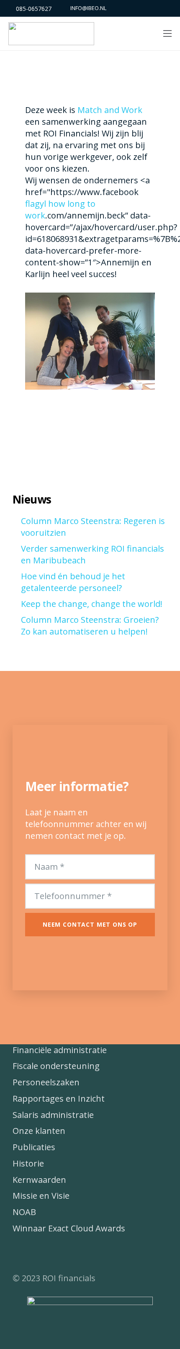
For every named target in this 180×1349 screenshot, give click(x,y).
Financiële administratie (60, 1050)
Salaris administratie (53, 1114)
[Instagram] (64, 1253)
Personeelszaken (46, 1082)
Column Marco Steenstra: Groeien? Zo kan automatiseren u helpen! (90, 625)
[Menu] (167, 33)
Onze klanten (39, 1130)
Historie (28, 1163)
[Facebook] (23, 1253)
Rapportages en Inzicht (59, 1098)
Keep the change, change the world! (91, 603)
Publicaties (34, 1147)
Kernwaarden (39, 1179)
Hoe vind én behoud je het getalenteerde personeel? (73, 582)
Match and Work (109, 110)
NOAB (24, 1212)
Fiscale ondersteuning (56, 1065)
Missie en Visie (41, 1195)
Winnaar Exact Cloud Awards (69, 1228)
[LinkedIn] (43, 1253)
